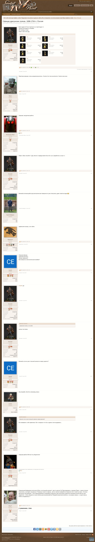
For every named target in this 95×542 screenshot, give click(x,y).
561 (16, 409)
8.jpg (27, 58)
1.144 (16, 105)
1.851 (16, 279)
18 (16, 481)
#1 (91, 71)
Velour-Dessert (4, 534)
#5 (91, 208)
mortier (10, 403)
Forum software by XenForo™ (11, 537)
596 (16, 220)
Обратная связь (78, 534)
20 (16, 106)
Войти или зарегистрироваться (85, 1)
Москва (15, 484)
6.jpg (27, 51)
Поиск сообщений (6, 14)
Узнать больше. (77, 18)
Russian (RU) (10, 534)
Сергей (10, 270)
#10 (91, 376)
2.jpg (27, 36)
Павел (10, 96)
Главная (87, 534)
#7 (91, 272)
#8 (91, 300)
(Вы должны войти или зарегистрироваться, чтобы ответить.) (80, 525)
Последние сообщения (16, 14)
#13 (91, 472)
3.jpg (49, 36)
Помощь (83, 534)
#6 (91, 244)
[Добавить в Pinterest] (49, 529)
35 (16, 145)
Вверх (90, 534)
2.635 (16, 515)
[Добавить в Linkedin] (37, 529)
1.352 (16, 480)
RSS (92, 534)
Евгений (10, 45)
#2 (91, 93)
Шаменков (10, 239)
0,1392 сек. (48, 537)
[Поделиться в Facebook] (34, 529)
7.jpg (49, 51)
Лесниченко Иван (10, 134)
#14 (91, 510)
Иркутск (15, 57)
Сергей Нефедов (10, 214)
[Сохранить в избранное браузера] (57, 529)
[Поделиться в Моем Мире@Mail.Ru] (40, 529)
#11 (91, 409)
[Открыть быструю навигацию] (91, 12)
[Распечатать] (60, 529)
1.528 (16, 248)
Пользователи (85, 5)
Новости (77, 5)
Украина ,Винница (13, 519)
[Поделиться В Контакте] (54, 529)
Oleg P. (10, 505)
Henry (10, 470)
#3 (91, 135)
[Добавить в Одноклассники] (43, 529)
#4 (91, 173)
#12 (91, 431)
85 (16, 54)
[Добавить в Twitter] (51, 529)
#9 (91, 338)
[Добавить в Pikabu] (46, 529)
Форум (70, 5)
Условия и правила (90, 537)
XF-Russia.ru (7, 538)
